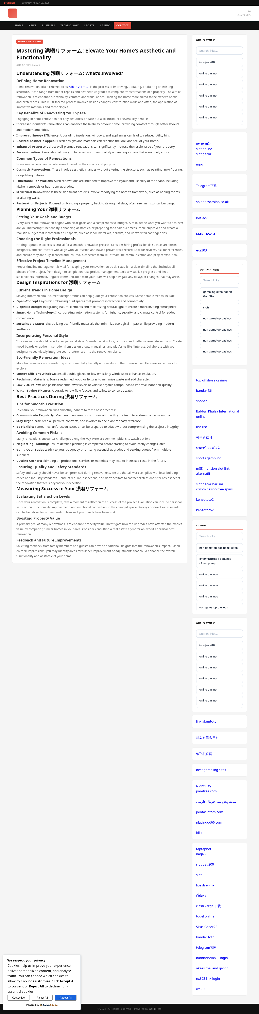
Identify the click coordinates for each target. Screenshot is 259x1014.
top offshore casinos (212, 380)
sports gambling (208, 458)
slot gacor (203, 154)
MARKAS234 (205, 234)
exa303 (201, 250)
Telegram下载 (206, 186)
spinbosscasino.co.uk (212, 202)
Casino (105, 25)
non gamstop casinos (217, 318)
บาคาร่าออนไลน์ (208, 447)
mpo (199, 164)
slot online (204, 149)
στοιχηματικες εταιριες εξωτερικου (215, 561)
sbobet (201, 401)
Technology (70, 25)
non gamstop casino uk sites (218, 547)
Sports (89, 25)
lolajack (202, 218)
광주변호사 (204, 437)
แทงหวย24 (203, 143)
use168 (201, 427)
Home (19, 25)
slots (206, 307)
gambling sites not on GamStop (217, 294)
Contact (122, 25)
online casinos (208, 574)
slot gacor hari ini (209, 484)
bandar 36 (204, 390)
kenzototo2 (205, 499)
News (32, 25)
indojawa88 (207, 62)
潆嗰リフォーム (78, 87)
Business (48, 25)
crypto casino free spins (214, 489)
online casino (208, 73)
